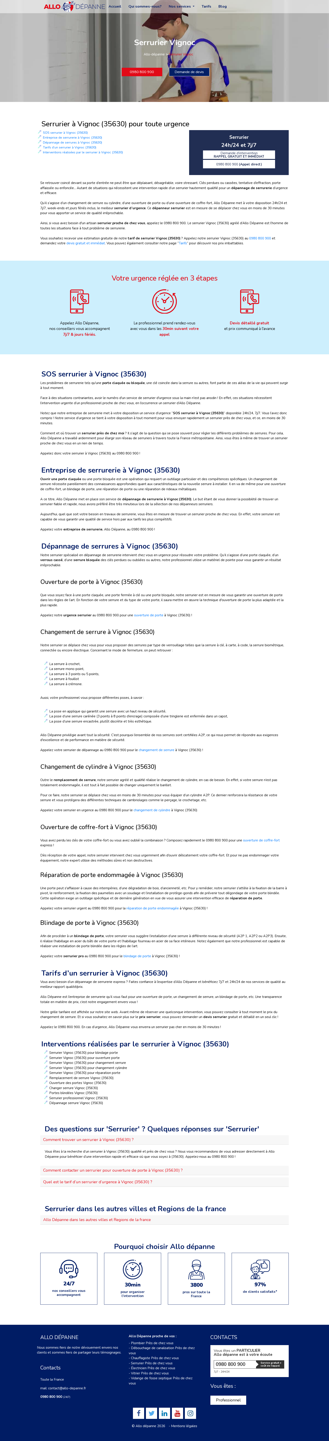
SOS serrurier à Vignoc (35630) (65, 133)
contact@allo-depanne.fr (67, 1388)
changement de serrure (156, 750)
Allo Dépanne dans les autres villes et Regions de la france (97, 1219)
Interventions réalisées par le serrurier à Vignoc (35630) (83, 152)
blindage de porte (137, 956)
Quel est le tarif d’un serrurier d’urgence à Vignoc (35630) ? (97, 1182)
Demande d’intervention (239, 155)
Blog (222, 6)
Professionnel (228, 1400)
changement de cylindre (152, 810)
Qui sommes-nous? (145, 6)
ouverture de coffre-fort (261, 840)
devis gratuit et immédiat (85, 243)
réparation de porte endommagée (153, 908)
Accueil (115, 6)
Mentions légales (184, 1426)
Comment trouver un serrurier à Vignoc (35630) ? (88, 1139)
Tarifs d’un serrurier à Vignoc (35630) (69, 147)
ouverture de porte (148, 615)
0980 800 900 (142, 72)
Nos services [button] (180, 6)
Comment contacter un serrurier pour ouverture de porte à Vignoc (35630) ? (113, 1170)
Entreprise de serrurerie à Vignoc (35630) (72, 137)
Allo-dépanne (154, 54)
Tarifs (206, 6)
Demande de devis (189, 72)
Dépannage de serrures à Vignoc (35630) (72, 142)
